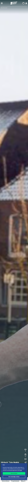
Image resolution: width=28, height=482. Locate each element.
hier (21, 470)
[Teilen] (25, 462)
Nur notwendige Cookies (14, 476)
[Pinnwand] (25, 459)
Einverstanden (14, 473)
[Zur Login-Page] (26, 3)
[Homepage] (14, 3)
